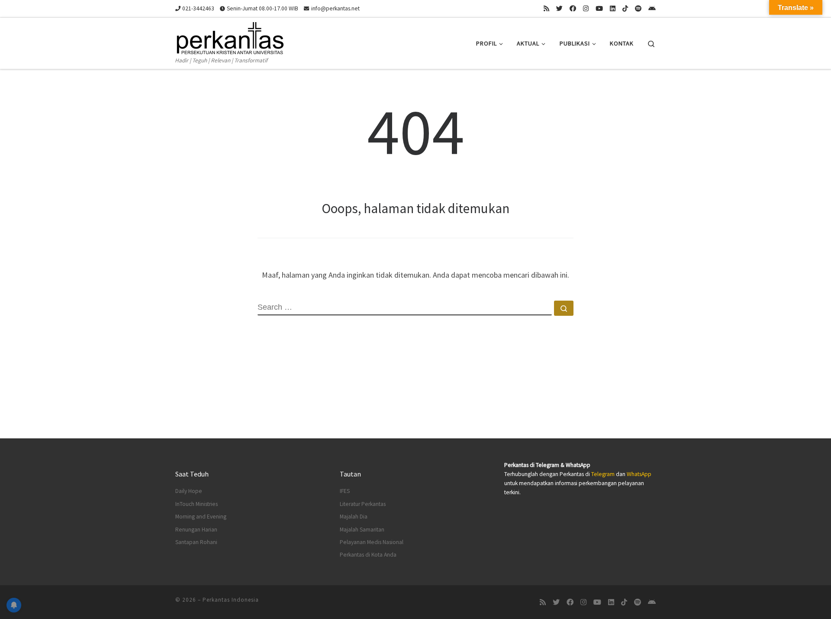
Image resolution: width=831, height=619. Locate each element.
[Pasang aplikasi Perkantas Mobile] (652, 8)
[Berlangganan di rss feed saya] (546, 8)
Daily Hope (188, 491)
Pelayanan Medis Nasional (371, 542)
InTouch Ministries (196, 504)
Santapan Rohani (196, 542)
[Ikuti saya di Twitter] (559, 8)
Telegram (603, 474)
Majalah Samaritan (362, 529)
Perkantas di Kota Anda (368, 554)
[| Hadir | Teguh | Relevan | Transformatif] (229, 36)
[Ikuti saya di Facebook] (573, 8)
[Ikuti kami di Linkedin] (612, 8)
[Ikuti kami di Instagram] (586, 8)
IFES (345, 491)
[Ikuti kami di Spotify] (638, 8)
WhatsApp (639, 474)
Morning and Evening (200, 516)
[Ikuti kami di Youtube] (599, 8)
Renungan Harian (196, 529)
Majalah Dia (353, 516)
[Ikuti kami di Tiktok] (625, 8)
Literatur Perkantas (363, 504)
